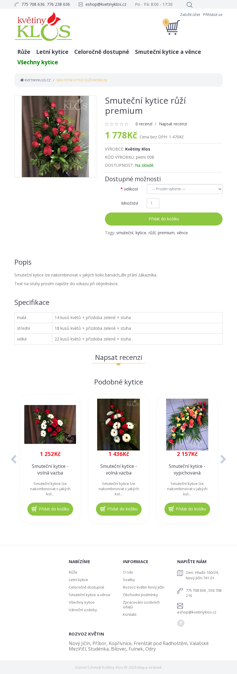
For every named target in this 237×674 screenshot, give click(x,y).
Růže (23, 52)
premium (166, 232)
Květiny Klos (137, 149)
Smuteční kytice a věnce (168, 52)
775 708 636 (33, 4)
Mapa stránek (149, 667)
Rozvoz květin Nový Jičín (143, 587)
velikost (131, 189)
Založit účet (190, 14)
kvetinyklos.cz (37, 80)
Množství (129, 203)
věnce (182, 232)
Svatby (129, 579)
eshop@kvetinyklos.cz (106, 4)
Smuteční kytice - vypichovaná (187, 469)
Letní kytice (52, 52)
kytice (141, 232)
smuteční (124, 232)
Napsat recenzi (173, 124)
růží (152, 232)
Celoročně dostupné (101, 52)
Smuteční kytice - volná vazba (50, 469)
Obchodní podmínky (140, 594)
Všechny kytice (37, 62)
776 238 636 (58, 4)
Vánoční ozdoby (83, 609)
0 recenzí (144, 124)
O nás (128, 572)
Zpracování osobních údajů (141, 604)
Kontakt (129, 614)
